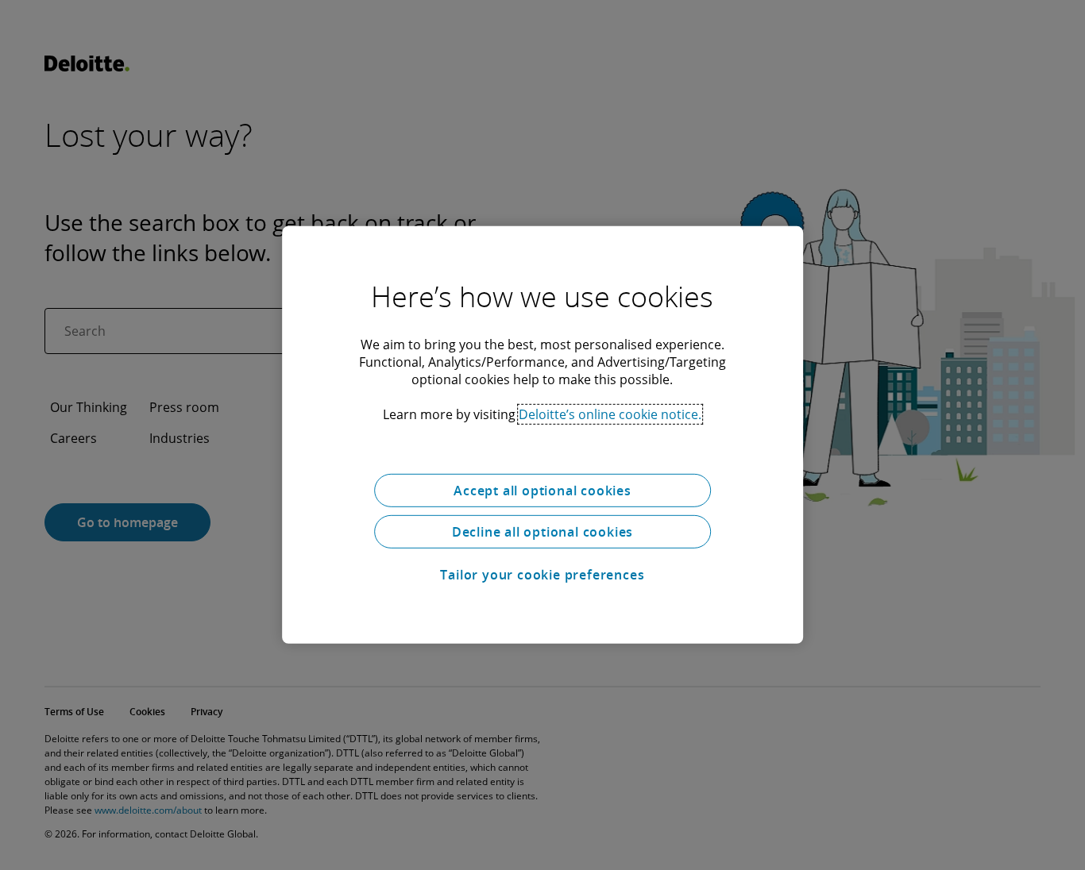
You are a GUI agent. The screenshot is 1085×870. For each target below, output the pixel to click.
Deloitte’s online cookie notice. (610, 414)
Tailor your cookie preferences (542, 574)
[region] (542, 435)
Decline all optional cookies (542, 532)
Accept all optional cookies (542, 490)
